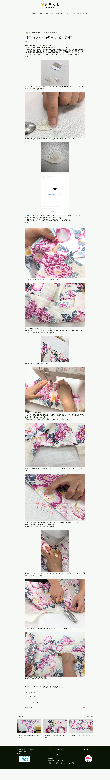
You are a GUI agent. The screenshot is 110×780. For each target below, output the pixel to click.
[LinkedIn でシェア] (34, 702)
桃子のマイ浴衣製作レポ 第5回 (80, 736)
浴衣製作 (33, 692)
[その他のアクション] (84, 33)
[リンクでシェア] (38, 702)
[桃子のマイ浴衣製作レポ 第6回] (55, 726)
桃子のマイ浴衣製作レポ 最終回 (28, 736)
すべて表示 (90, 716)
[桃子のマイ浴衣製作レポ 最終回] (29, 726)
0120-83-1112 (61, 749)
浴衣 (27, 692)
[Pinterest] (54, 7)
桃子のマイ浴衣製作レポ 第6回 (54, 736)
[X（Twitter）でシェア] (30, 702)
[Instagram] (46, 7)
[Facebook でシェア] (26, 702)
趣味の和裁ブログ (30, 697)
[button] (91, 19)
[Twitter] (49, 7)
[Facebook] (51, 7)
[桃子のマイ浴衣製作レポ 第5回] (81, 726)
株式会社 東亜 (21, 753)
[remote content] (55, 194)
